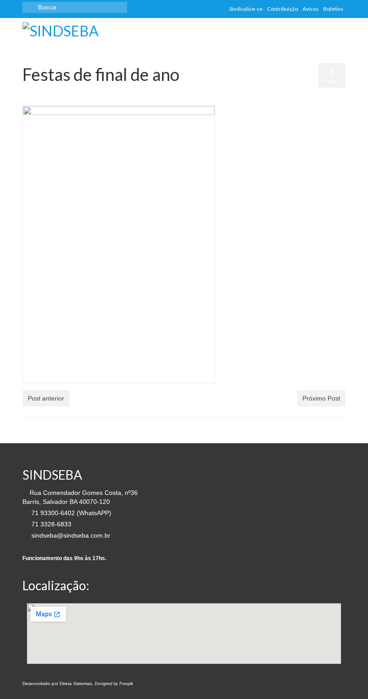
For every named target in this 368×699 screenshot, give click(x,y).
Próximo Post (321, 398)
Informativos (153, 92)
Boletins (128, 92)
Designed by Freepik (114, 683)
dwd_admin (48, 92)
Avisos (110, 92)
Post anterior (46, 398)
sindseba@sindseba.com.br (70, 535)
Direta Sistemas (76, 683)
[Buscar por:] (74, 7)
